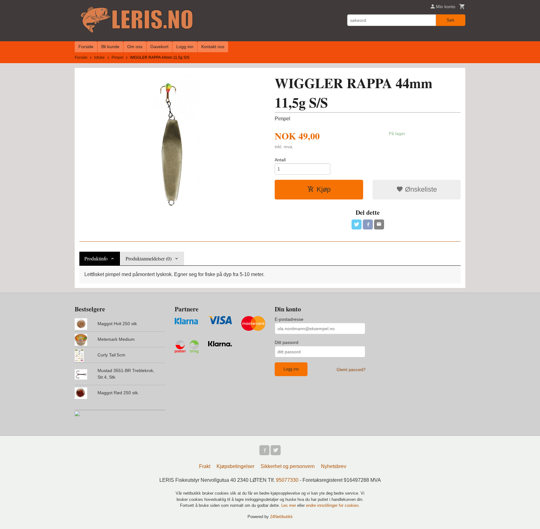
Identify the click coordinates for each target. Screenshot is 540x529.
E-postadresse (289, 319)
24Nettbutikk (281, 516)
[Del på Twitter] (357, 224)
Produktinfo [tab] (96, 258)
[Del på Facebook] (368, 224)
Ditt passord (286, 342)
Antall (280, 159)
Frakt (204, 466)
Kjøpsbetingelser (235, 466)
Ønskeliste (420, 189)
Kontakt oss (212, 46)
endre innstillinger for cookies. (333, 505)
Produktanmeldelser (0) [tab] (149, 258)
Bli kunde (110, 46)
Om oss (134, 46)
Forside (85, 46)
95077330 (287, 480)
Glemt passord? (351, 369)
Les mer (289, 505)
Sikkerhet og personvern (288, 466)
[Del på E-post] (379, 224)
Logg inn (184, 46)
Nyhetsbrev (333, 466)
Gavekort (159, 46)
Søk (450, 20)
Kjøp (324, 189)
